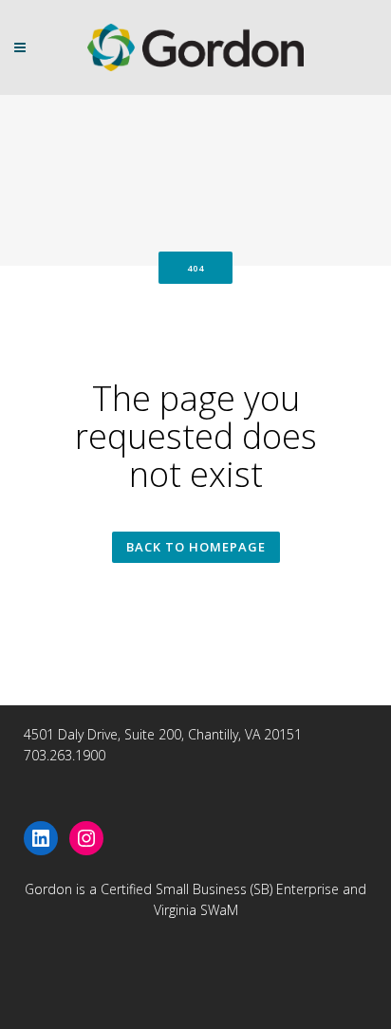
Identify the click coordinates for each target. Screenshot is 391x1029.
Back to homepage (196, 546)
